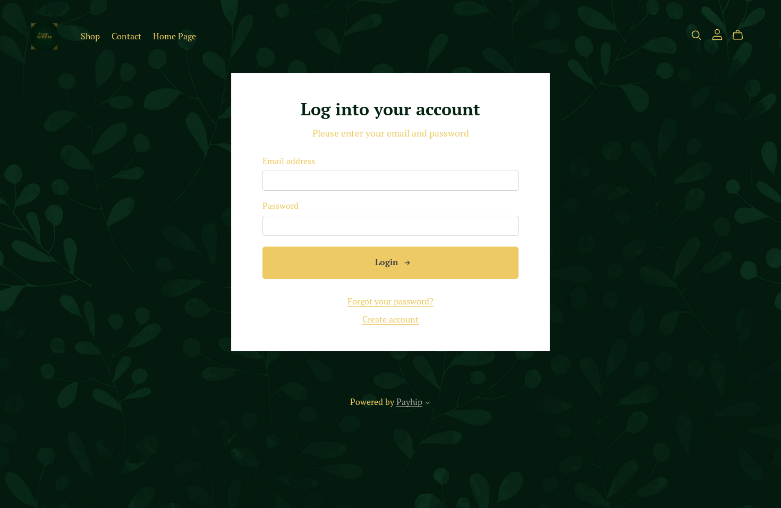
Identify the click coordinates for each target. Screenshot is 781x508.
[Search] (696, 35)
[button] (428, 404)
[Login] (717, 33)
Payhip (409, 401)
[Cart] (742, 35)
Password (280, 206)
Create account (390, 319)
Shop (90, 36)
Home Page (174, 36)
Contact (126, 36)
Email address (288, 161)
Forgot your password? (390, 301)
